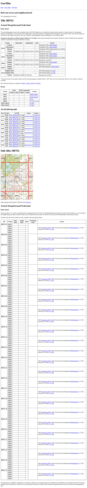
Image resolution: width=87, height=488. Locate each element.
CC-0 (31, 99)
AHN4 (38, 83)
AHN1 (23, 83)
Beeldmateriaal (29, 116)
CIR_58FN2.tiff (13, 117)
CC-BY (53, 70)
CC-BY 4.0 (36, 115)
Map (2, 7)
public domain (53, 45)
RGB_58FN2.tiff (14, 115)
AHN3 (32, 83)
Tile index (14, 7)
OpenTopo (28, 202)
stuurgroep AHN (46, 227)
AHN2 (28, 83)
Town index (7, 7)
